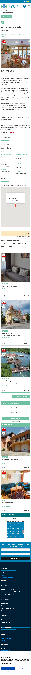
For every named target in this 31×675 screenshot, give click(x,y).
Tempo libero (4, 606)
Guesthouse (5, 378)
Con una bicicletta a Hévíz (8, 608)
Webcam (3, 580)
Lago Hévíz (4, 572)
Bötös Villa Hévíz (7, 333)
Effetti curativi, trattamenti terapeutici (11, 591)
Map (2, 36)
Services (21, 34)
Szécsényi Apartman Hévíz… (11, 459)
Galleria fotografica (6, 622)
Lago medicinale (5, 575)
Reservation (13, 34)
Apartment (5, 283)
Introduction (4, 34)
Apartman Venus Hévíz (9, 286)
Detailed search (15, 421)
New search (6, 16)
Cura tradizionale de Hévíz (8, 589)
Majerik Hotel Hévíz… (9, 502)
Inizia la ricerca (15, 418)
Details (26, 295)
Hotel (4, 500)
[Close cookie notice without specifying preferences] (29, 653)
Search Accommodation (21, 396)
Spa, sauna (4, 611)
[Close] (23, 195)
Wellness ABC (4, 603)
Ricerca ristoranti (5, 620)
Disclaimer (3, 640)
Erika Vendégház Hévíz (9, 381)
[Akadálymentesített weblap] (28, 1)
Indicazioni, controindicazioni (9, 594)
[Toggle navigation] (28, 6)
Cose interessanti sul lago (7, 577)
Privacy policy (26, 655)
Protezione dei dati (6, 638)
